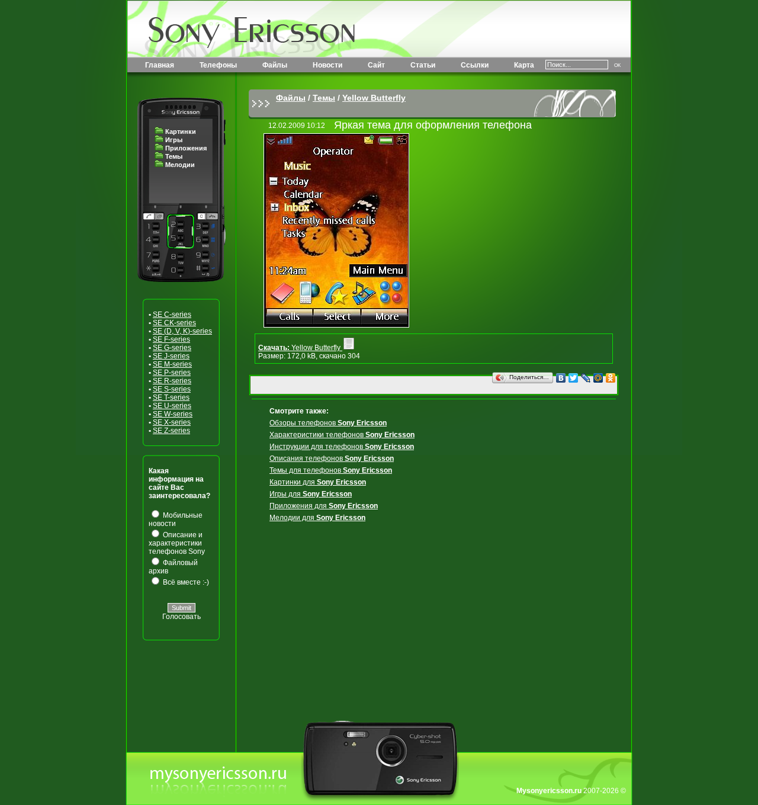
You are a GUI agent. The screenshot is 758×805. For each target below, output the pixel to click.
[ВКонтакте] (561, 378)
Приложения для (323, 506)
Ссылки (475, 65)
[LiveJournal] (586, 378)
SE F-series (171, 339)
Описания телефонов (331, 458)
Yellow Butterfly (374, 97)
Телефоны (218, 65)
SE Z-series (171, 430)
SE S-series (172, 389)
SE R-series (172, 381)
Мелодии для (317, 518)
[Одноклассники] (611, 378)
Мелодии (180, 164)
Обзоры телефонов (328, 423)
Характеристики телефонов (342, 435)
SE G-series (172, 348)
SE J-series (171, 356)
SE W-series (172, 414)
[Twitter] (573, 378)
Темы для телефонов (330, 470)
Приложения (186, 148)
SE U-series (172, 406)
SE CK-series (174, 323)
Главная (159, 65)
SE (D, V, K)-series (182, 331)
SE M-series (172, 364)
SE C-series (172, 314)
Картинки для (317, 482)
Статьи (422, 65)
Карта (524, 65)
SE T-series (171, 397)
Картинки (180, 131)
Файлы (274, 65)
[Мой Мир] (598, 378)
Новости (327, 65)
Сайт (376, 65)
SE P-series (172, 372)
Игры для (310, 494)
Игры (173, 139)
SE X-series (172, 422)
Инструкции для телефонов (341, 446)
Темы (173, 156)
